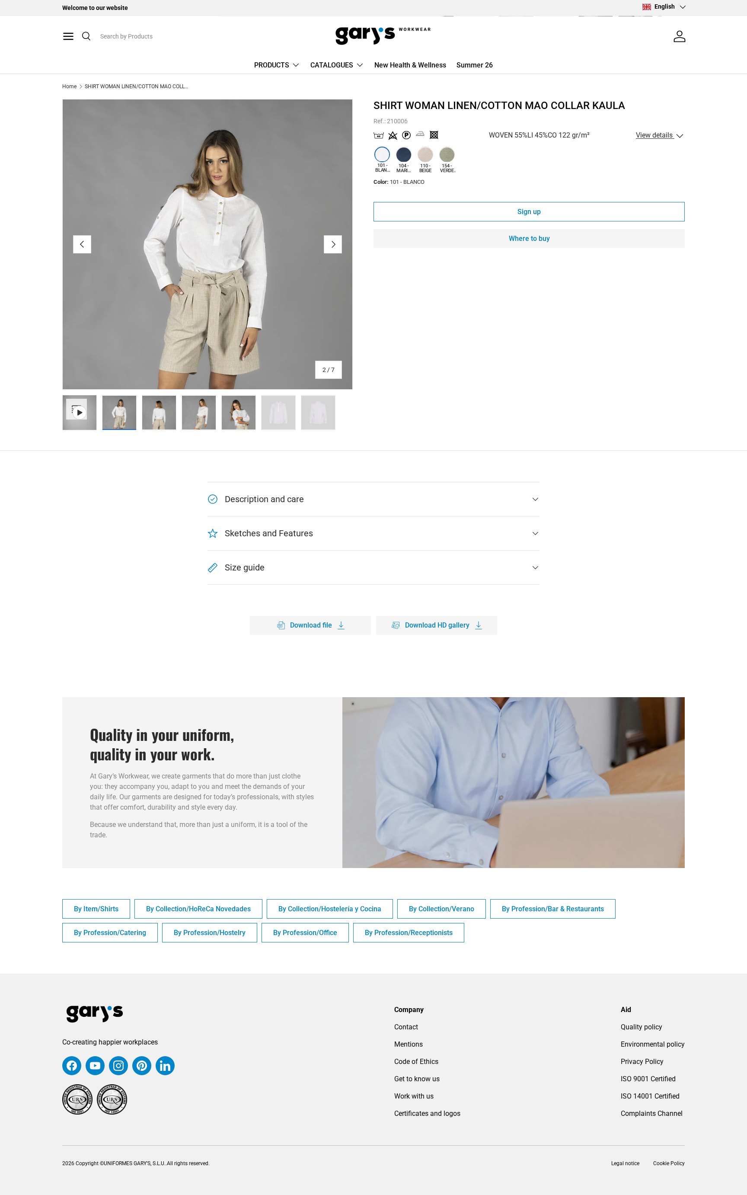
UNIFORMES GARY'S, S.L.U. (135, 1163)
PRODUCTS (271, 65)
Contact (406, 1027)
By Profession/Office (305, 933)
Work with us (414, 1096)
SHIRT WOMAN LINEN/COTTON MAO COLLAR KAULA (136, 86)
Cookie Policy (669, 1163)
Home (69, 86)
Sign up (529, 212)
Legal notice (625, 1163)
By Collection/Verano (441, 909)
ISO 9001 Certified (648, 1079)
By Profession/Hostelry (210, 933)
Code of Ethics (416, 1061)
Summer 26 (474, 65)
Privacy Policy (642, 1061)
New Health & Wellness (410, 65)
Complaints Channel (652, 1113)
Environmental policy (653, 1044)
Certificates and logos (427, 1113)
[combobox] (169, 36)
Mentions (408, 1044)
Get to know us (417, 1079)
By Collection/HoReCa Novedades (198, 909)
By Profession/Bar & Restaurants (553, 909)
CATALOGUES (331, 65)
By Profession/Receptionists (409, 933)
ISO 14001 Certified (650, 1096)
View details (655, 135)
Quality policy (641, 1027)
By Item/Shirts (96, 909)
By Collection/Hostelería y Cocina (329, 909)
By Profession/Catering (110, 933)
